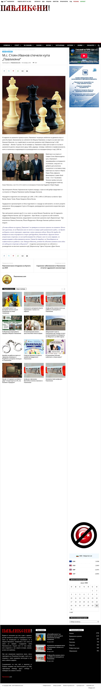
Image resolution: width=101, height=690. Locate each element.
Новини (7, 45)
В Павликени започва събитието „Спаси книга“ (54, 356)
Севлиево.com (90, 685)
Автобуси (37, 1)
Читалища (60, 45)
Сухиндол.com (80, 685)
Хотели (70, 45)
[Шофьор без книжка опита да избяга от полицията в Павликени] (55, 299)
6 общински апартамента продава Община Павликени (11, 332)
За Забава (28, 45)
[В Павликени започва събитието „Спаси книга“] (55, 346)
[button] (98, 46)
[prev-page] (62, 289)
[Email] (22, 71)
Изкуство (72, 645)
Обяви (80, 45)
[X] (9, 71)
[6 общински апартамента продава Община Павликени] (12, 323)
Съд (71, 1)
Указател (90, 45)
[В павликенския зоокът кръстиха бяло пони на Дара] (34, 323)
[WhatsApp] (18, 71)
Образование (73, 651)
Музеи (48, 45)
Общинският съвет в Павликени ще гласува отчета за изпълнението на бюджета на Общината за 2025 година (55, 334)
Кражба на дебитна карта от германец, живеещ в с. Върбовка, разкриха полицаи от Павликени (12, 357)
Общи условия (57, 685)
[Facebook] (4, 71)
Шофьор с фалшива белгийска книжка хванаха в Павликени (33, 380)
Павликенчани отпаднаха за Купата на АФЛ (16, 267)
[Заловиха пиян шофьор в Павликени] (55, 370)
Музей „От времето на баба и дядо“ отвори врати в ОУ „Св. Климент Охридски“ (11, 380)
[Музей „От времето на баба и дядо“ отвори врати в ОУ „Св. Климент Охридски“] (12, 370)
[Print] (27, 71)
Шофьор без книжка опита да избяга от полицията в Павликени (55, 309)
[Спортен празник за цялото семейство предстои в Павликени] (34, 346)
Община (48, 1)
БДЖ (43, 1)
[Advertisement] (78, 8)
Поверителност (47, 685)
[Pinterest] (13, 71)
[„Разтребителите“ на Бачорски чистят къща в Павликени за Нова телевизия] (12, 299)
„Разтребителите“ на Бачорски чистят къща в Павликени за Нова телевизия (10, 310)
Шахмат (10, 51)
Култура (71, 639)
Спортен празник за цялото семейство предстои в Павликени (33, 357)
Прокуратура (64, 1)
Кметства (55, 1)
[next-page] (64, 289)
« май (71, 612)
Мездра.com (91, 688)
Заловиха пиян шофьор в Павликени (54, 380)
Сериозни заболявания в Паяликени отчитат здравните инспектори (50, 267)
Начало (4, 49)
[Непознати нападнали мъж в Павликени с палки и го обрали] (34, 299)
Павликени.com (15, 62)
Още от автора (20, 289)
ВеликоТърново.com (68, 685)
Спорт (17, 45)
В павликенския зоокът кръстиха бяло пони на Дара (33, 332)
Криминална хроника (75, 636)
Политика (72, 642)
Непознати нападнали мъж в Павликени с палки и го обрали (33, 309)
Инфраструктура (74, 648)
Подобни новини (9, 289)
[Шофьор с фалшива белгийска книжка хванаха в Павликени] (34, 370)
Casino (39, 45)
